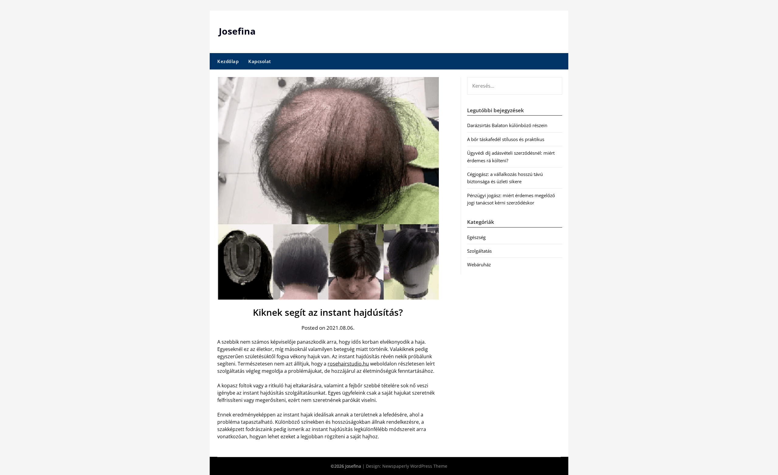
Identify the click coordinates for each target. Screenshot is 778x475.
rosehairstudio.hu (348, 363)
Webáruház (479, 264)
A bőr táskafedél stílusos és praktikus (505, 139)
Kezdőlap (228, 61)
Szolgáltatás (479, 251)
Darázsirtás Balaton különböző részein (507, 125)
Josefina (237, 31)
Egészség (476, 237)
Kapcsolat (259, 61)
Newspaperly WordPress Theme (414, 466)
